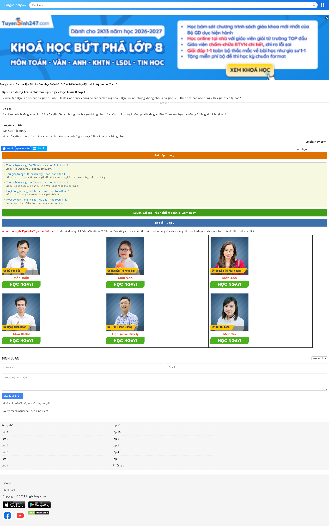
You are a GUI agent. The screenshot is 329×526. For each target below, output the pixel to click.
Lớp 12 (116, 425)
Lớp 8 (115, 438)
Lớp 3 (5, 458)
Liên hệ (7, 483)
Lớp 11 (6, 432)
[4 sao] (322, 149)
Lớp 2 (115, 458)
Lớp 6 (115, 445)
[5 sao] (327, 149)
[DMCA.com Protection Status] (38, 515)
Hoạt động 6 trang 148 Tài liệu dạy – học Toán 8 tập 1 (38, 191)
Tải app (119, 465)
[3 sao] (318, 149)
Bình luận (24, 148)
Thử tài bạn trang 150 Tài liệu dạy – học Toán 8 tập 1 (37, 165)
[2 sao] (314, 149)
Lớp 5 (5, 452)
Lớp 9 (5, 438)
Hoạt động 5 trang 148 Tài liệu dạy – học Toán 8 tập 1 (38, 199)
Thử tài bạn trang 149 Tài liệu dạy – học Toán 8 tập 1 (37, 182)
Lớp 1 (5, 465)
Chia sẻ (9, 148)
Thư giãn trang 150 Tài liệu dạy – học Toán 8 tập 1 (35, 174)
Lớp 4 (115, 452)
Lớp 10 (116, 432)
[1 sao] (310, 149)
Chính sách (9, 490)
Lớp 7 (5, 445)
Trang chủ (7, 425)
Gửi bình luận (12, 396)
